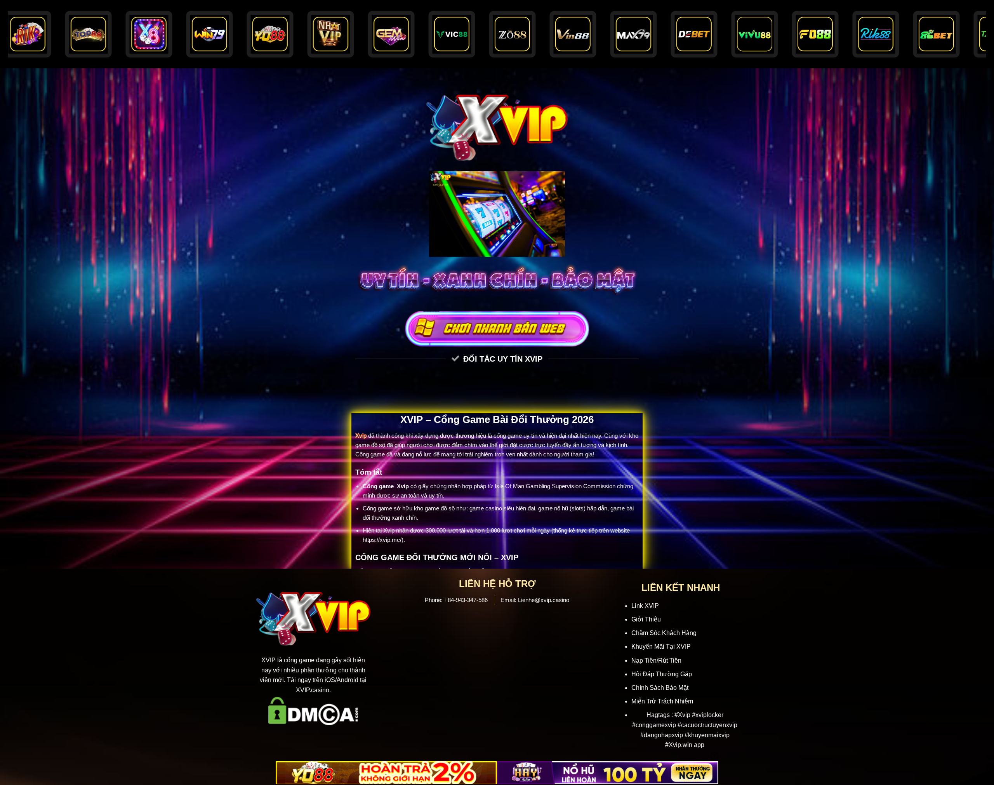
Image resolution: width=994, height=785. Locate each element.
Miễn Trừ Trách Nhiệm (663, 701)
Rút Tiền (669, 660)
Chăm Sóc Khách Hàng (664, 633)
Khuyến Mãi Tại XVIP (661, 646)
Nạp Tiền (644, 660)
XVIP (268, 660)
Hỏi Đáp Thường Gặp (661, 674)
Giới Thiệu (646, 619)
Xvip (361, 435)
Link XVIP (645, 605)
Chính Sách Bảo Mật (659, 687)
